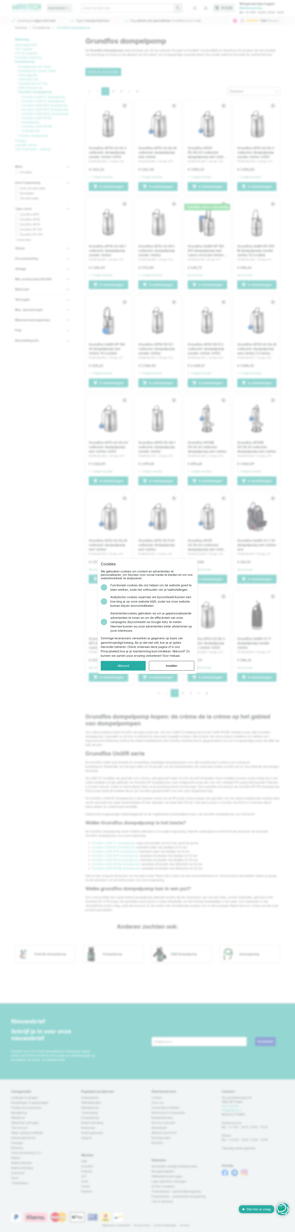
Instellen (171, 665)
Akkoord (123, 665)
